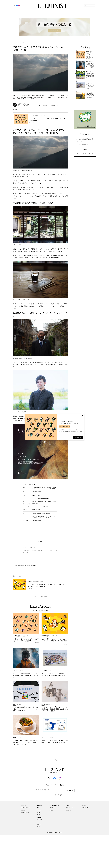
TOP (14, 42)
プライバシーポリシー (70, 807)
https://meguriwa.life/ (37, 491)
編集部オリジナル (91, 52)
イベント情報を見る (40, 541)
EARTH (65, 11)
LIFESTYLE (51, 11)
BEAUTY (40, 11)
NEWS (28, 11)
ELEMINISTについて (25, 807)
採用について (85, 807)
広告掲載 (51, 810)
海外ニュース (91, 71)
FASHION (33, 11)
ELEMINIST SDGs (25, 812)
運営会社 (23, 810)
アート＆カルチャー (43, 596)
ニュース (28, 42)
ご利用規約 (68, 810)
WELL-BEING (58, 11)
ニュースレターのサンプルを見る (85, 153)
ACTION (76, 11)
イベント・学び (22, 42)
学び (91, 92)
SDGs (81, 11)
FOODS (45, 11)
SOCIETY (70, 11)
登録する (85, 149)
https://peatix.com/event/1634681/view (41, 506)
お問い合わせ (52, 807)
